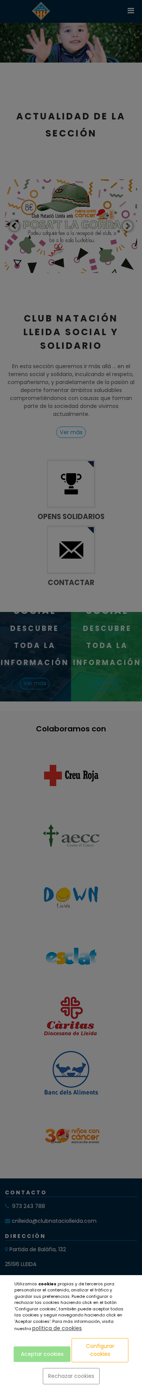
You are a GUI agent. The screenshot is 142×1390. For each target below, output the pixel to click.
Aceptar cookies (42, 1354)
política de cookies (57, 1328)
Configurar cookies (100, 1350)
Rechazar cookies (71, 1376)
